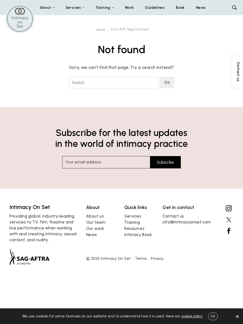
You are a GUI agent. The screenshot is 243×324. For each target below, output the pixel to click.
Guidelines (154, 7)
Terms (141, 258)
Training (132, 222)
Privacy (157, 258)
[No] (237, 316)
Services (132, 216)
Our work (95, 228)
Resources (134, 228)
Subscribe (165, 162)
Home (100, 30)
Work (129, 7)
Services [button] (73, 7)
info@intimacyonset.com (187, 222)
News (201, 7)
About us (95, 216)
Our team (96, 222)
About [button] (45, 7)
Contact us (173, 216)
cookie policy (191, 316)
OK (213, 316)
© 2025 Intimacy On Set (108, 258)
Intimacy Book (138, 234)
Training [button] (102, 7)
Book (180, 7)
